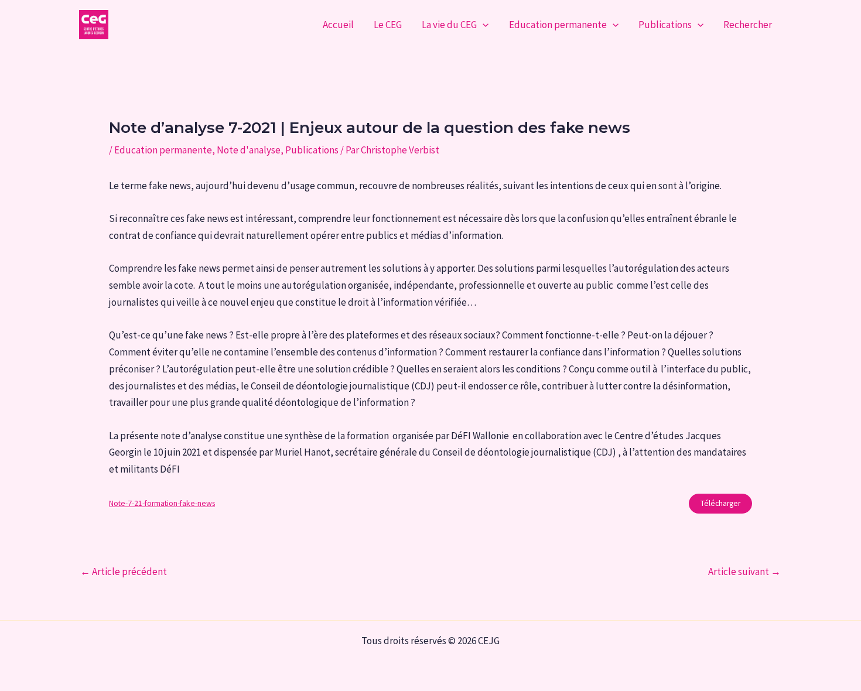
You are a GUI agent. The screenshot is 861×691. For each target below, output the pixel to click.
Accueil (338, 24)
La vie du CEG (449, 24)
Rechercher (747, 24)
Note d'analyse (249, 149)
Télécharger (720, 503)
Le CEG (388, 24)
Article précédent (123, 572)
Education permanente (558, 24)
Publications (665, 24)
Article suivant (744, 572)
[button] (482, 24)
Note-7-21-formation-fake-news (162, 503)
